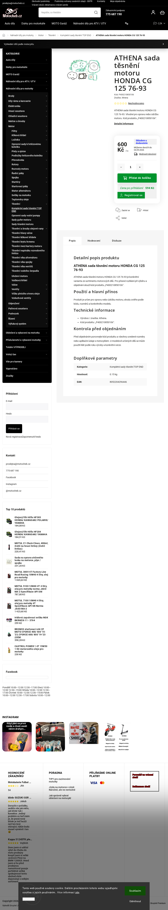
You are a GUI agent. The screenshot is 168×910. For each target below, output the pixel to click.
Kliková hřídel (19, 135)
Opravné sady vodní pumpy (26, 215)
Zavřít (149, 224)
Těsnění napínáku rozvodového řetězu (28, 252)
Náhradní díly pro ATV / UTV (20, 81)
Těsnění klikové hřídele (24, 237)
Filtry (14, 131)
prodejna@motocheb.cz (18, 464)
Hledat (96, 12)
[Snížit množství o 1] (121, 167)
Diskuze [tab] (117, 240)
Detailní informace (124, 123)
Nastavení (28, 899)
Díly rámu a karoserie (19, 101)
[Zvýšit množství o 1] (139, 167)
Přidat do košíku (140, 177)
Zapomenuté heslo (31, 436)
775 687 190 (12, 470)
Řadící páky (18, 173)
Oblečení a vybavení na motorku (23, 332)
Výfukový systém (17, 323)
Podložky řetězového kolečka (27, 155)
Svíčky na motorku (21, 195)
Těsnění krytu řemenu (23, 241)
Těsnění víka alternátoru (24, 257)
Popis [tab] (72, 240)
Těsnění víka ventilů (22, 266)
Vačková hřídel (19, 280)
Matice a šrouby (16, 121)
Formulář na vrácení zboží (142, 776)
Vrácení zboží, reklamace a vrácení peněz (50, 5)
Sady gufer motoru (21, 219)
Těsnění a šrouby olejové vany (27, 228)
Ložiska (16, 139)
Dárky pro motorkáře (16, 67)
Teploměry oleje (20, 199)
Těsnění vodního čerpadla (25, 271)
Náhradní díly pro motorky (19, 88)
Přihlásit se (14, 428)
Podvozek (13, 313)
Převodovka (18, 160)
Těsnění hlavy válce (22, 233)
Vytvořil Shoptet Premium (154, 903)
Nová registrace (14, 436)
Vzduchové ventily (21, 298)
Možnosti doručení (147, 154)
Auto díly (10, 60)
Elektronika (14, 106)
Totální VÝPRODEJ (16, 347)
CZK (160, 23)
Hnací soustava (16, 111)
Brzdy (11, 96)
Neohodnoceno (136, 103)
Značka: (121, 98)
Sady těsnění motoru (22, 224)
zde (77, 892)
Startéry (16, 182)
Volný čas (11, 354)
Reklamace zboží (141, 786)
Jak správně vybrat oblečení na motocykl (60, 796)
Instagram (11, 484)
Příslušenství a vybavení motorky (23, 340)
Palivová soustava (18, 308)
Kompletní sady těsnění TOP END (27, 209)
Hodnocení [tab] (94, 240)
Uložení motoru (20, 276)
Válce (15, 284)
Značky (9, 376)
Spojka (15, 177)
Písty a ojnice (19, 151)
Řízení (11, 318)
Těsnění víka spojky (22, 262)
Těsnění (16, 204)
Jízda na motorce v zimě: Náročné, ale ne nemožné (62, 788)
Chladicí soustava (17, 116)
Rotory (15, 164)
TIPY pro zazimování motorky (59, 780)
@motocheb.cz (13, 490)
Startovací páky (20, 186)
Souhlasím (135, 890)
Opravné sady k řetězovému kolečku (26, 145)
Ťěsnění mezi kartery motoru (27, 246)
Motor (11, 126)
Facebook (11, 477)
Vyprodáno (11, 368)
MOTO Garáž (12, 74)
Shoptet (13, 905)
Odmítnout (135, 901)
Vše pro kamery (14, 361)
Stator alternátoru (21, 190)
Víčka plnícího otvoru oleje (26, 293)
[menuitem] (9, 23)
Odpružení (13, 303)
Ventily (15, 289)
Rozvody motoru (20, 169)
